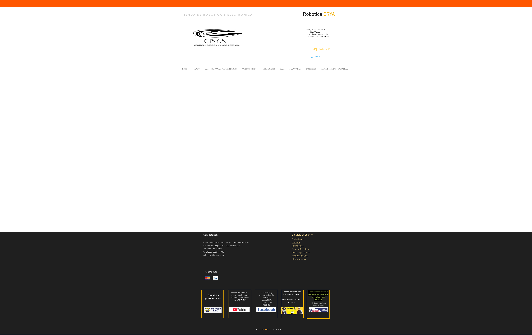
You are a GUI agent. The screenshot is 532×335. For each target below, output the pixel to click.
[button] (317, 56)
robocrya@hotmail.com (213, 255)
